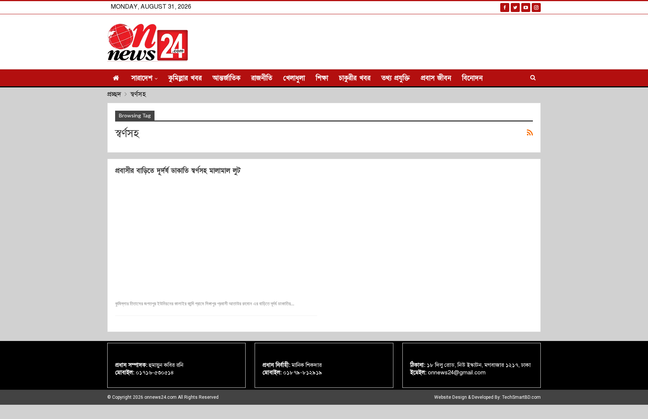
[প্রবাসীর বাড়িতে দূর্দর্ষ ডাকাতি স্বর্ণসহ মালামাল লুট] (216, 236)
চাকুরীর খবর (354, 78)
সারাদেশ (141, 78)
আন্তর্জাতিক (226, 78)
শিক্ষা (322, 78)
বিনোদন (472, 78)
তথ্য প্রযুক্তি (395, 78)
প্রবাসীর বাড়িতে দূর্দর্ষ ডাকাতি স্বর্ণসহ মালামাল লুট (177, 171)
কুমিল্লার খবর (185, 78)
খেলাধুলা (294, 78)
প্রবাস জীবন (436, 78)
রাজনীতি (261, 78)
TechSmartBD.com (521, 397)
